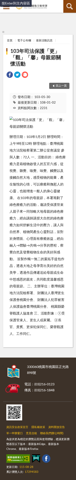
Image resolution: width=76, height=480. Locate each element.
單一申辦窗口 (14, 433)
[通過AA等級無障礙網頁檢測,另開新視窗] (18, 459)
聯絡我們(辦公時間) (51, 433)
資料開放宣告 (56, 427)
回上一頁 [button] (61, 85)
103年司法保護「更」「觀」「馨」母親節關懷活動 (35, 58)
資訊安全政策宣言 (17, 427)
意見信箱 (31, 433)
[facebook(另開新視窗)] (46, 459)
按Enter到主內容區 (16, 3)
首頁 (9, 40)
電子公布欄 (24, 40)
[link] (10, 75)
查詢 (69, 6)
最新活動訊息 (44, 40)
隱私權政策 (38, 427)
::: (3, 32)
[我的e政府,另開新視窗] (36, 459)
